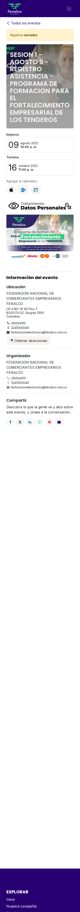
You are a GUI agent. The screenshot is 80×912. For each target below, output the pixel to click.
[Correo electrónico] (59, 422)
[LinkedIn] (30, 422)
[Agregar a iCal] (11, 189)
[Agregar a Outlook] (23, 190)
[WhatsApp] (40, 422)
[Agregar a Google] (35, 190)
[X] (20, 422)
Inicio (10, 899)
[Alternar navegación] (69, 8)
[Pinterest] (49, 422)
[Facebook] (10, 422)
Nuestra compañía (21, 906)
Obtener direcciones (30, 341)
